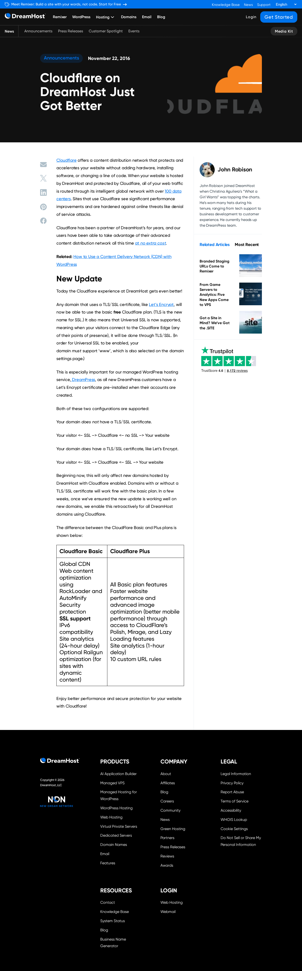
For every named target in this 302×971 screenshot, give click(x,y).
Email (146, 16)
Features (107, 863)
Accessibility (231, 810)
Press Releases (70, 31)
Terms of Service (234, 801)
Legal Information (236, 774)
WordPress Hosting (116, 808)
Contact (107, 902)
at (137, 243)
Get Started (278, 17)
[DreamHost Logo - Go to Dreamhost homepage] (25, 17)
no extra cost (153, 243)
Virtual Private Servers (118, 826)
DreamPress (83, 379)
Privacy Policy (232, 783)
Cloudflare (66, 160)
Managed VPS (112, 783)
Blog (161, 16)
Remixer (60, 16)
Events (133, 31)
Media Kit (284, 31)
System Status (112, 921)
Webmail (168, 911)
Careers (167, 801)
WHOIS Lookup (234, 819)
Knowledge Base (226, 5)
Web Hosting (111, 817)
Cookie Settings (241, 828)
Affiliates (167, 783)
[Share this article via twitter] (43, 178)
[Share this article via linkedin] (43, 192)
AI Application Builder (118, 774)
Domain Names (113, 844)
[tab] (215, 244)
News (248, 5)
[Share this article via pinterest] (43, 207)
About (165, 774)
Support (264, 5)
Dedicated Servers (116, 835)
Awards (166, 865)
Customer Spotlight (106, 31)
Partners (167, 837)
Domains (128, 16)
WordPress (81, 16)
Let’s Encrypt (161, 304)
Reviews (167, 856)
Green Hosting (172, 829)
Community (170, 810)
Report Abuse (232, 792)
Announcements (38, 31)
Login (251, 17)
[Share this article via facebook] (43, 220)
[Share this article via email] (43, 164)
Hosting (102, 17)
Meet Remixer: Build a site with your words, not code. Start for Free (66, 4)
